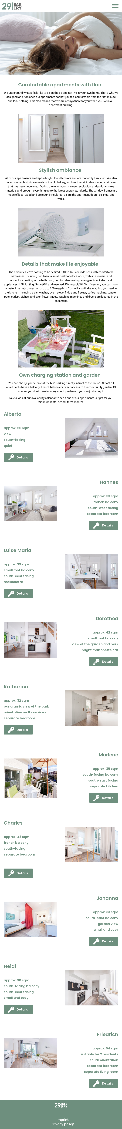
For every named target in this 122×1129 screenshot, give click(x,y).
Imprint (63, 1119)
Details (22, 457)
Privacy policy (62, 1124)
